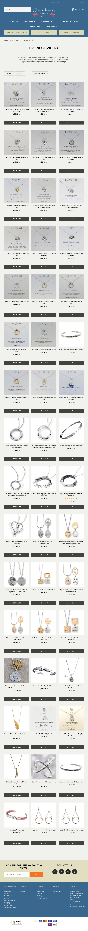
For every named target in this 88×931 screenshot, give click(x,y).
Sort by (28, 73)
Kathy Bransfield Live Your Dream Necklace (71, 639)
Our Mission (40, 891)
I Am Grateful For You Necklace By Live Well (44, 158)
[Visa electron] (40, 921)
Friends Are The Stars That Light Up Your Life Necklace (17, 110)
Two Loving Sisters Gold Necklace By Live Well (44, 302)
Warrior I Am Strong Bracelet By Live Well (71, 782)
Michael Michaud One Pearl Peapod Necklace (16, 783)
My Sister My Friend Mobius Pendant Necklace (71, 494)
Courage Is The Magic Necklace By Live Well (17, 254)
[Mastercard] (45, 921)
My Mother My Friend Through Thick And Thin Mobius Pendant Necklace (17, 494)
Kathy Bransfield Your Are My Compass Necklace (43, 639)
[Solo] (50, 924)
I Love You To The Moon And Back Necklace (71, 687)
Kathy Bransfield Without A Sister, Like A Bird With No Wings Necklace (71, 542)
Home (6, 40)
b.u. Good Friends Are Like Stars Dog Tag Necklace (71, 735)
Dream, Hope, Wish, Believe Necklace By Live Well (44, 254)
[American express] (55, 921)
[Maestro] (50, 921)
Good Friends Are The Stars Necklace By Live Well (71, 110)
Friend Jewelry (14, 40)
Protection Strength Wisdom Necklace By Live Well (71, 398)
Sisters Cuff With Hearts (17, 830)
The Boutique (57, 891)
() (79, 9)
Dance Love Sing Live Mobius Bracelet (71, 445)
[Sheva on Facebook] (54, 871)
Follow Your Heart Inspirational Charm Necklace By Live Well (44, 206)
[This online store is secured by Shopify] (16, 922)
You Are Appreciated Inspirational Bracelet (71, 349)
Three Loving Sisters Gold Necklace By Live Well (16, 350)
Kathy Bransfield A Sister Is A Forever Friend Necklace (44, 542)
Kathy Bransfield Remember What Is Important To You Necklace (16, 591)
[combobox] (17, 9)
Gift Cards (7, 898)
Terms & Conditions (10, 907)
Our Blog (39, 896)
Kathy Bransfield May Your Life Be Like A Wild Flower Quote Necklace (17, 687)
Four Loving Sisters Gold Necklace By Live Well (17, 398)
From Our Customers (43, 898)
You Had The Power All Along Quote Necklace (16, 542)
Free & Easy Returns (10, 896)
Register (81, 2)
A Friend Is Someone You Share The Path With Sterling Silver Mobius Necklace (44, 446)
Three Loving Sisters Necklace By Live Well (71, 302)
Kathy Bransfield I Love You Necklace (44, 590)
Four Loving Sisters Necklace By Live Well (44, 349)
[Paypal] (55, 924)
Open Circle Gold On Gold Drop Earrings (44, 830)
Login (71, 2)
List (20, 73)
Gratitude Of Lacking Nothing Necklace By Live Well (71, 254)
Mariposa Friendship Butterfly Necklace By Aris (16, 735)
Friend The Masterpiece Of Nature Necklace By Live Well (44, 110)
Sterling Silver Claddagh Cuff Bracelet (44, 686)
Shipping (6, 893)
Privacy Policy (8, 905)
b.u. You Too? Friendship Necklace (44, 734)
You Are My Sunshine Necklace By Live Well (16, 206)
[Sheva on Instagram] (74, 871)
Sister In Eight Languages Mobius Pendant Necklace (43, 494)
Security (23, 891)
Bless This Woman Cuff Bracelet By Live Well (44, 783)
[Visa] (36, 921)
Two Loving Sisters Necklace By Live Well (17, 301)
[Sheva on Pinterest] (67, 871)
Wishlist (64, 2)
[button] (19, 114)
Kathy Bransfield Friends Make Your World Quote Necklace (71, 591)
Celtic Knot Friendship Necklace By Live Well (16, 158)
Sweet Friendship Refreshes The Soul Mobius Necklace (17, 446)
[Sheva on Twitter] (61, 871)
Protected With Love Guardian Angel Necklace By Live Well (71, 206)
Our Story (39, 893)
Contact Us (7, 891)
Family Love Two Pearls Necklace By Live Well (44, 398)
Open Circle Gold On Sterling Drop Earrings (71, 830)
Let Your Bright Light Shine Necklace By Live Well (71, 158)
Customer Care (54, 2)
